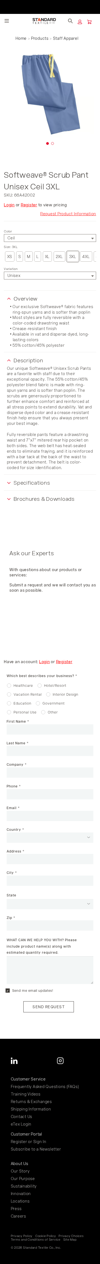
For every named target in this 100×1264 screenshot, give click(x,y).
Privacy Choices (71, 1236)
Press (16, 1208)
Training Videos (26, 1094)
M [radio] (29, 256)
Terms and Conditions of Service (36, 1239)
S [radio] (19, 256)
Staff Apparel (66, 38)
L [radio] (37, 256)
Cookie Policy (45, 1236)
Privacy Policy (22, 1236)
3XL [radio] (72, 256)
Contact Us (21, 1116)
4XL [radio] (86, 256)
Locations (20, 1201)
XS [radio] (9, 256)
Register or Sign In (28, 1141)
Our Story (20, 1171)
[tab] (47, 143)
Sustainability (24, 1186)
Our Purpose (23, 1178)
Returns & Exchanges (31, 1101)
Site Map (70, 1239)
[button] (80, 22)
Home (21, 38)
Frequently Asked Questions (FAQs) (45, 1086)
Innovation (21, 1193)
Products (40, 38)
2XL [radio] (59, 256)
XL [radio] (47, 256)
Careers (18, 1216)
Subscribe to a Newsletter (36, 1149)
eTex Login (21, 1124)
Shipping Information (31, 1109)
